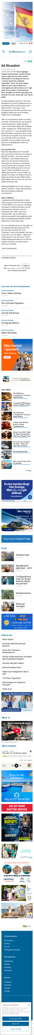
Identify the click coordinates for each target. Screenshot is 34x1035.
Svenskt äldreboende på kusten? (13, 644)
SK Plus (7, 944)
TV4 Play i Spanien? (11, 678)
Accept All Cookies (15, 1019)
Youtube (7, 991)
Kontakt (7, 964)
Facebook (7, 985)
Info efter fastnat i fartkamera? (11, 651)
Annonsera (8, 970)
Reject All (15, 1024)
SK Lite (6, 947)
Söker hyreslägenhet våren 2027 (15, 672)
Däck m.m (7, 689)
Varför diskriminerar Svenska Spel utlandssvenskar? (17, 657)
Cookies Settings (15, 1029)
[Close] (29, 1005)
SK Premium (8, 940)
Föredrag (7, 967)
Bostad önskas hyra (11, 667)
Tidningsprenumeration (12, 950)
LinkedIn (7, 988)
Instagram (7, 982)
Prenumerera (6, 43)
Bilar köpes (7, 639)
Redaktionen (8, 961)
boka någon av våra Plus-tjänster (18, 268)
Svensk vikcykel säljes (13, 663)
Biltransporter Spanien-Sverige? (14, 683)
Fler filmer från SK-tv (9, 742)
